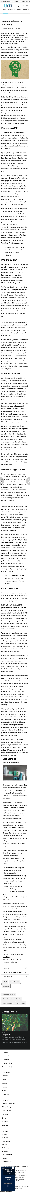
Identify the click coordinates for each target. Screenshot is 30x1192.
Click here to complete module (9, 1171)
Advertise (5, 1125)
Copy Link (6, 968)
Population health (7, 1063)
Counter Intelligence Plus (7, 1159)
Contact (4, 1118)
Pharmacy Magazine (5, 1135)
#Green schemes (21, 1003)
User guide (5, 1094)
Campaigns (5, 1059)
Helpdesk (5, 1114)
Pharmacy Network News (7, 1153)
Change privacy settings (6, 1191)
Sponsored (5, 1083)
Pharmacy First (7, 1067)
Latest (4, 1079)
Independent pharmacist (6, 1142)
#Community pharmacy (9, 994)
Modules (5, 1087)
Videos (4, 1090)
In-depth (5, 982)
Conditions (5, 1056)
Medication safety (14, 982)
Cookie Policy (6, 1111)
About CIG (5, 1122)
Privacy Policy (6, 1107)
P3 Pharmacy (6, 1148)
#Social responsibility (8, 1003)
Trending (5, 1076)
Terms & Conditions (8, 1103)
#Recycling (18, 999)
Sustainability (6, 986)
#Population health (7, 999)
